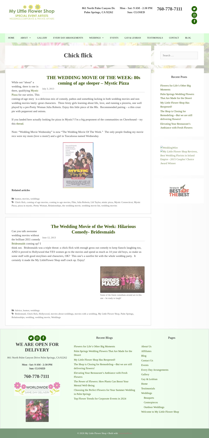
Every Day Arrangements (68, 38)
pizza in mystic (25, 205)
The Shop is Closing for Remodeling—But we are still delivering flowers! (176, 115)
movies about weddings (62, 313)
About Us (146, 346)
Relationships (54, 205)
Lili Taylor (96, 202)
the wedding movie (71, 205)
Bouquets (149, 397)
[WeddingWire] (169, 147)
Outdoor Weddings (154, 407)
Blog (188, 38)
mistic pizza (107, 202)
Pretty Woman (40, 205)
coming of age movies (37, 202)
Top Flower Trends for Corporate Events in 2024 (100, 398)
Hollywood (44, 313)
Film (74, 202)
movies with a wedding (86, 313)
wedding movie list (91, 205)
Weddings (95, 38)
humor (18, 198)
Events (114, 38)
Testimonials (155, 38)
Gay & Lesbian (133, 38)
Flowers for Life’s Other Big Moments (94, 346)
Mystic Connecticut (123, 202)
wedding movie (42, 317)
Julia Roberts (83, 202)
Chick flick (20, 202)
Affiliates (146, 351)
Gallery (42, 38)
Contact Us (147, 360)
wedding (30, 317)
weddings (35, 198)
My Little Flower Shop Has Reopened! (94, 359)
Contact (174, 38)
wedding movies (109, 205)
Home (11, 38)
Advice (18, 310)
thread (19, 123)
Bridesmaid (20, 313)
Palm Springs (127, 313)
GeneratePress (125, 433)
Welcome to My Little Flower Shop (160, 411)
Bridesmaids (18, 243)
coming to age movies (59, 202)
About (24, 38)
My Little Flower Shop (108, 313)
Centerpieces (151, 402)
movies (25, 198)
